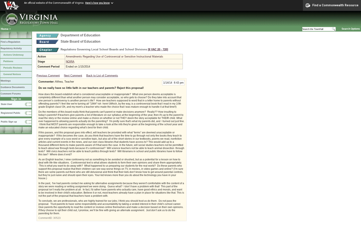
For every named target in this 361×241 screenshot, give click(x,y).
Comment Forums (11, 93)
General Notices (12, 74)
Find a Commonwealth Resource (335, 5)
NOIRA (70, 61)
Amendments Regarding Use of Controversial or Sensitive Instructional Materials (114, 56)
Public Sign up (9, 121)
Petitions (8, 61)
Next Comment (73, 75)
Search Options (351, 29)
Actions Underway (13, 55)
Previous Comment (48, 75)
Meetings (6, 80)
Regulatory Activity (11, 48)
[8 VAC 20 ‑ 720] (158, 49)
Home (4, 29)
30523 (57, 218)
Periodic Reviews (12, 67)
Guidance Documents (13, 87)
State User (6, 104)
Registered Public (10, 113)
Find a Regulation (10, 42)
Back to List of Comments (102, 75)
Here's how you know (97, 2)
